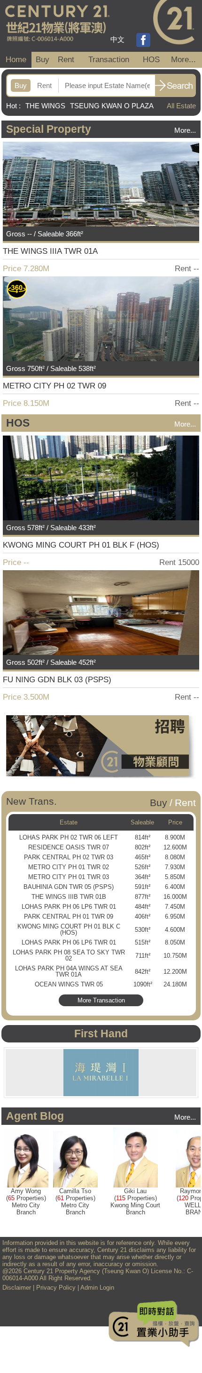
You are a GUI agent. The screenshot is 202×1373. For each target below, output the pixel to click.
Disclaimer (16, 1287)
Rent (66, 59)
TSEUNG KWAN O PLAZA (111, 106)
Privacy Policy (56, 1287)
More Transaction (101, 1000)
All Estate (181, 106)
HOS (151, 59)
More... (183, 59)
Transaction (108, 59)
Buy (42, 59)
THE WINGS (45, 106)
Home (16, 59)
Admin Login (97, 1287)
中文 (117, 39)
